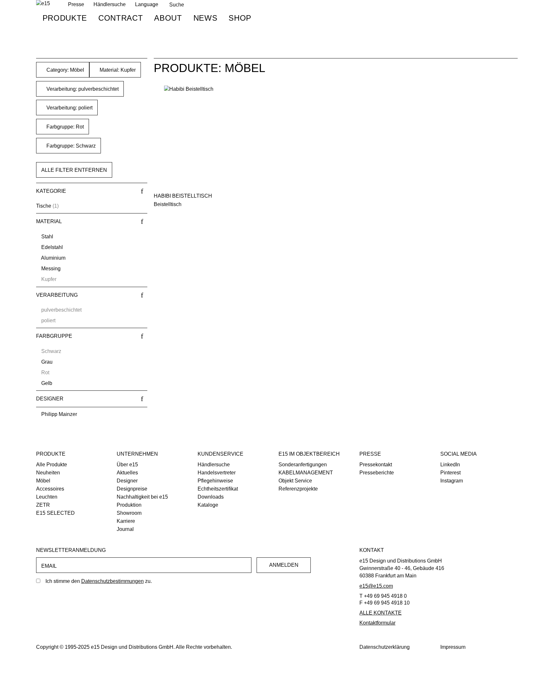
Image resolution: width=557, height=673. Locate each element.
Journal (125, 529)
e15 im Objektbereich (309, 454)
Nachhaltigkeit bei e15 (142, 497)
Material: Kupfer (117, 70)
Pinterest (450, 472)
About (168, 18)
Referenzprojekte (298, 489)
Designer (127, 480)
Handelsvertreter (217, 472)
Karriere (126, 521)
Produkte (65, 18)
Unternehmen (137, 454)
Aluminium (53, 258)
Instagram (451, 480)
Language (146, 4)
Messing (51, 268)
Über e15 (127, 464)
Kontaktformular (377, 623)
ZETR (43, 505)
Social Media (458, 454)
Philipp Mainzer (59, 414)
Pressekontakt (375, 464)
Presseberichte (376, 472)
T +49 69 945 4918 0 (383, 596)
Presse (370, 454)
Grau (47, 362)
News (205, 18)
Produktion (129, 505)
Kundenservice (220, 454)
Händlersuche (109, 4)
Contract (120, 18)
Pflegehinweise (215, 480)
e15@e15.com (376, 586)
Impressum (452, 647)
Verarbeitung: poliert (69, 107)
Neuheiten (48, 472)
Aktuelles (127, 472)
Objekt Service (295, 480)
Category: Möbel (64, 70)
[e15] (43, 3)
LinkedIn (450, 464)
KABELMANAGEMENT (305, 472)
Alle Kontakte (380, 613)
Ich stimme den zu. (98, 581)
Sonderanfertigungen (302, 464)
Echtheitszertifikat (218, 489)
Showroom (129, 513)
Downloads (211, 497)
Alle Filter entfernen (74, 170)
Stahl (47, 236)
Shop (240, 18)
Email (49, 566)
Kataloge (208, 505)
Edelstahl (52, 247)
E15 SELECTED (55, 513)
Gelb (46, 383)
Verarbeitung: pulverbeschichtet (82, 89)
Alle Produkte (51, 464)
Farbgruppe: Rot (64, 126)
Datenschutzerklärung (384, 647)
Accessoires (50, 489)
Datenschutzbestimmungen (112, 581)
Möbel (43, 480)
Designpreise (132, 489)
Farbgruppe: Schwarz (70, 146)
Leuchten (46, 497)
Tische (43, 206)
